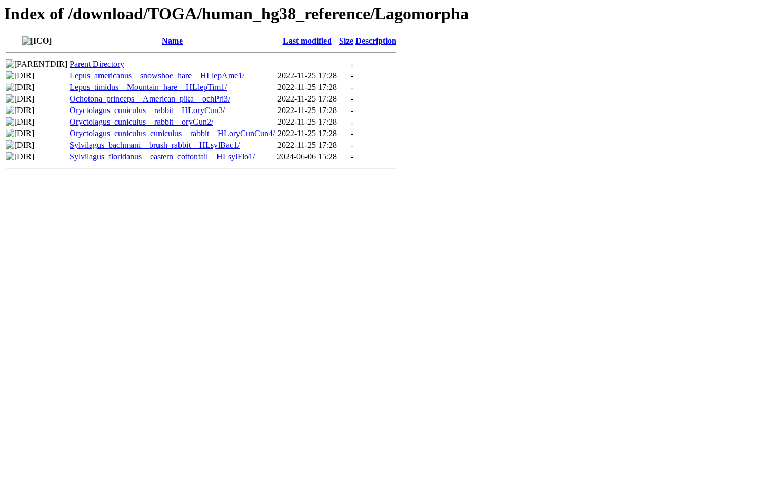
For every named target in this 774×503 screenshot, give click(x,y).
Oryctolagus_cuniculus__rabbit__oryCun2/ (141, 121)
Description (375, 40)
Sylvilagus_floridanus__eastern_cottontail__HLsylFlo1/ (162, 156)
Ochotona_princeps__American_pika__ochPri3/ (150, 98)
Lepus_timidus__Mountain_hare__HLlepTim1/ (148, 87)
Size (346, 40)
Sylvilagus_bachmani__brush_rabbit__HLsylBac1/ (155, 144)
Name (172, 40)
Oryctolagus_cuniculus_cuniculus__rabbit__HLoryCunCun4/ (172, 133)
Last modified (307, 40)
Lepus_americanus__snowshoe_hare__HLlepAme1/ (157, 75)
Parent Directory (97, 63)
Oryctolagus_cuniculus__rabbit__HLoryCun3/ (147, 110)
